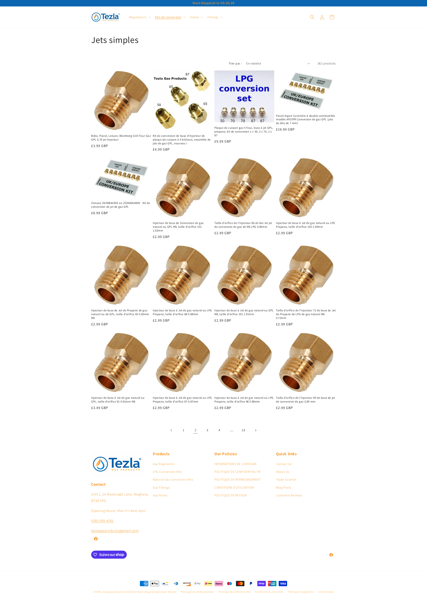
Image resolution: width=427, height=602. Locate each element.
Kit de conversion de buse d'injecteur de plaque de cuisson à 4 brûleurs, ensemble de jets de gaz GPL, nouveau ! (182, 139)
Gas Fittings (161, 487)
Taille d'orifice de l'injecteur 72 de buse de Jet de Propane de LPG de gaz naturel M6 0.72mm (306, 314)
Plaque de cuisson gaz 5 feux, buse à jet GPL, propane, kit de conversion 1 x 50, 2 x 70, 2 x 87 (243, 131)
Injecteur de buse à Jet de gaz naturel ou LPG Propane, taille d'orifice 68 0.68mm (182, 312)
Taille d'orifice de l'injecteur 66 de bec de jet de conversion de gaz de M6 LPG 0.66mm (243, 225)
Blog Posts (283, 487)
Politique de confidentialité (234, 591)
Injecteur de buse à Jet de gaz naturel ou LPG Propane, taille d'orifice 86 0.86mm (244, 399)
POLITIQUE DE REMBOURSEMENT (237, 480)
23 (243, 430)
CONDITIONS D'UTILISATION (234, 487)
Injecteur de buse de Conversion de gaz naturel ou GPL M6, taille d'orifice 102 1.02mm (178, 226)
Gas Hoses (160, 495)
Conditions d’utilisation (269, 591)
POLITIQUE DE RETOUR (230, 495)
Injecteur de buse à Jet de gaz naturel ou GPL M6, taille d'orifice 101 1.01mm (244, 312)
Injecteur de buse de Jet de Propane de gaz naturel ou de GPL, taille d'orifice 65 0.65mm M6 (120, 314)
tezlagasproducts (113, 591)
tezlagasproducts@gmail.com (115, 530)
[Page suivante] (255, 430)
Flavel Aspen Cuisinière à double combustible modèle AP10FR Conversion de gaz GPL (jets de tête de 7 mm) (305, 119)
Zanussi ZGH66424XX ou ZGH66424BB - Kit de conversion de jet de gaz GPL (120, 205)
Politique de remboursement (197, 591)
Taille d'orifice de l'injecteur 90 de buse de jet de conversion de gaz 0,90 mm (305, 399)
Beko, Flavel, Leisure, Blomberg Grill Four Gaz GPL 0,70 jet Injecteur (121, 137)
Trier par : (235, 63)
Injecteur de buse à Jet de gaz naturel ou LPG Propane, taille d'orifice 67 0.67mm (182, 399)
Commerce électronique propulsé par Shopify (150, 591)
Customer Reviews (289, 495)
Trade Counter (286, 480)
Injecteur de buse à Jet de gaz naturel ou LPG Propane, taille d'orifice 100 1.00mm (305, 225)
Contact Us (284, 464)
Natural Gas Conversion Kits (173, 480)
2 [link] (196, 430)
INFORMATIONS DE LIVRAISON (235, 464)
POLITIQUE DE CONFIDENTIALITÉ (237, 472)
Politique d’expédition (301, 591)
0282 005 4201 (102, 520)
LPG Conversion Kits (167, 472)
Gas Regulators (164, 464)
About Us (282, 472)
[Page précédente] (171, 430)
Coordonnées (325, 591)
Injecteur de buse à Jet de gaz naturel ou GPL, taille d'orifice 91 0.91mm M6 (118, 399)
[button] (139, 17)
